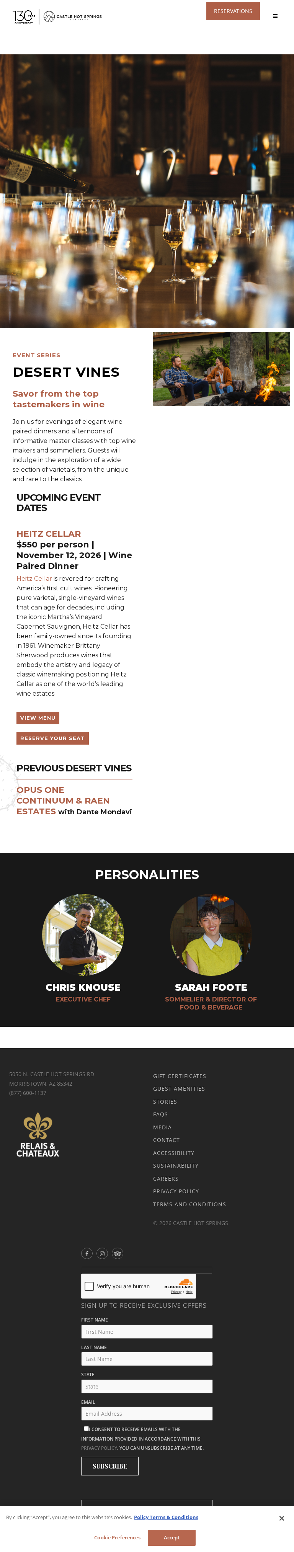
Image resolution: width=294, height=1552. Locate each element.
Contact (166, 1140)
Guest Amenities (179, 1088)
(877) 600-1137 (27, 1092)
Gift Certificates (179, 1076)
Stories (165, 1101)
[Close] (281, 1518)
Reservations (233, 11)
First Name (94, 1320)
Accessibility (173, 1153)
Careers (166, 1178)
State (88, 1374)
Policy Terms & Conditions (166, 1517)
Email (88, 1402)
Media (162, 1127)
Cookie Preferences (117, 1537)
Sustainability (176, 1165)
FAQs (160, 1114)
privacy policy (99, 1448)
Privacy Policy (176, 1191)
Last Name (94, 1347)
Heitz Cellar (34, 578)
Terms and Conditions (189, 1204)
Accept (172, 1537)
